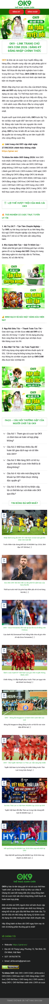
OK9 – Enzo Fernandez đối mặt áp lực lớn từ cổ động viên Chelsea (24, 629)
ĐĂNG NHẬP (33, 12)
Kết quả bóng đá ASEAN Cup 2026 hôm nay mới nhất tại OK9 (24, 849)
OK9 (4, 60)
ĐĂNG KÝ (16, 12)
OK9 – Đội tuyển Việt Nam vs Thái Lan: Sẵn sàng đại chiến (24, 763)
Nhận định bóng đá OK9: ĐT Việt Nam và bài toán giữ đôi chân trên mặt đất (24, 539)
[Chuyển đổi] (4, 434)
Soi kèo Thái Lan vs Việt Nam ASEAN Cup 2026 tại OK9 (24, 805)
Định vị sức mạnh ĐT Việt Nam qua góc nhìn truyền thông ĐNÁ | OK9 (24, 674)
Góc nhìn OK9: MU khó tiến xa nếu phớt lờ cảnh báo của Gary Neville (24, 584)
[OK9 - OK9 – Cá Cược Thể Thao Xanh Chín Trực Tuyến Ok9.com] (24, 4)
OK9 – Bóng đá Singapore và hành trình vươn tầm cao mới (24, 719)
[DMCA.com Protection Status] (10, 967)
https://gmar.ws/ (20, 945)
